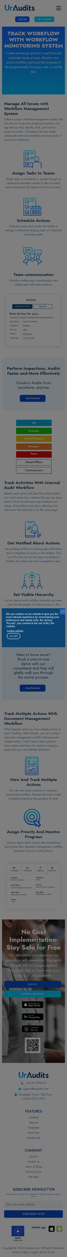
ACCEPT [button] (13, 636)
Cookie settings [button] (15, 630)
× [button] (62, 611)
